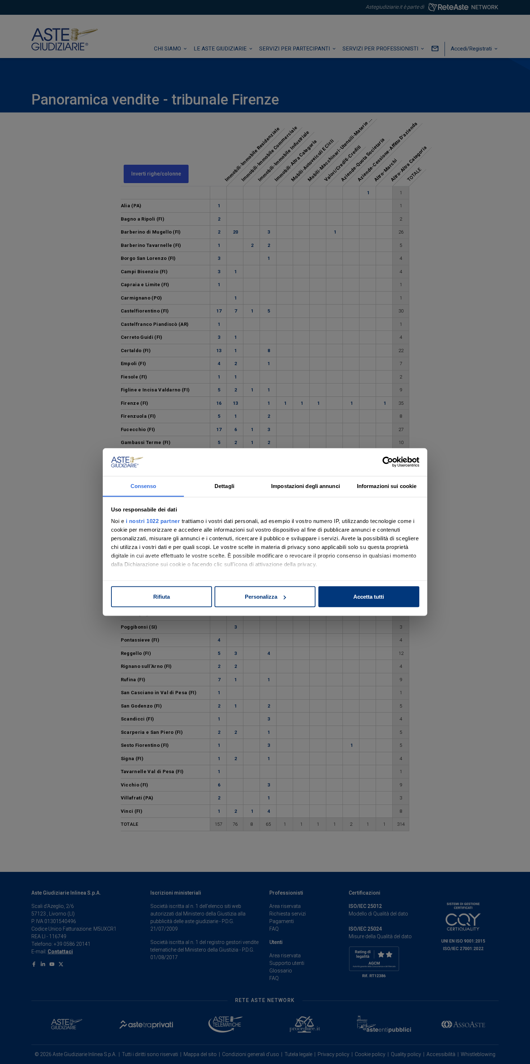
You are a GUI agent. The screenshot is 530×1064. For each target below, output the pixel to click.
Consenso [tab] (143, 486)
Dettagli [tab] (224, 486)
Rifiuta (161, 597)
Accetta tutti (368, 597)
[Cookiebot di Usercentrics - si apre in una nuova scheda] (387, 462)
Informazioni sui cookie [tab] (386, 486)
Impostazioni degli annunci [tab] (305, 486)
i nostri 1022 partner (153, 521)
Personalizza (261, 597)
